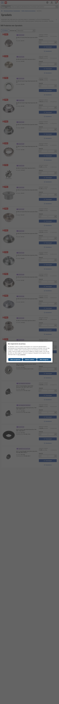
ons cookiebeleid (21, 354)
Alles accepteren (15, 359)
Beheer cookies (29, 359)
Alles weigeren (44, 359)
